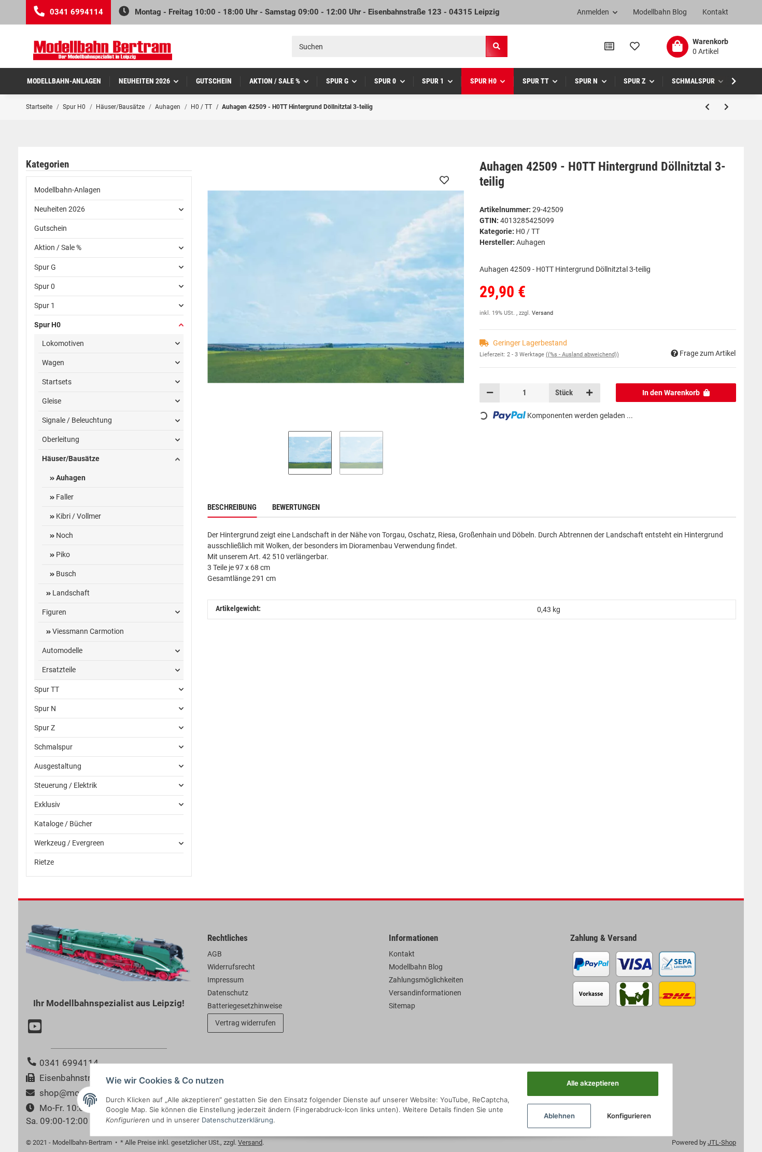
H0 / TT (528, 231)
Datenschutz (227, 993)
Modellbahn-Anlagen (67, 190)
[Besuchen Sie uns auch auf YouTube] (36, 1027)
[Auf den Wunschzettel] (444, 180)
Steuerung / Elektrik (65, 785)
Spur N (45, 708)
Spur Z (44, 728)
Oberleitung (60, 439)
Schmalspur (53, 747)
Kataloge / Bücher (63, 824)
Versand (542, 313)
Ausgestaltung (57, 766)
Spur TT (46, 689)
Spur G (45, 267)
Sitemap (402, 1006)
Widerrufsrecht (231, 967)
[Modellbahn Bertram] (102, 50)
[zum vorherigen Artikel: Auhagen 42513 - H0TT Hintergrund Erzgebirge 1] (707, 107)
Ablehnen (559, 1116)
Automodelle (62, 650)
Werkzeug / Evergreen (69, 843)
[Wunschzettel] (634, 46)
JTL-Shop (722, 1142)
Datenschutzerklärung (237, 1120)
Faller (64, 497)
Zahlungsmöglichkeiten (426, 980)
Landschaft (70, 593)
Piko (62, 554)
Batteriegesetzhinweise (244, 1006)
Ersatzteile (59, 669)
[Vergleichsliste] (609, 46)
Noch (63, 535)
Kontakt (715, 12)
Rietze (44, 862)
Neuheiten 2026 (59, 209)
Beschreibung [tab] (232, 507)
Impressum (225, 980)
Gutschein (50, 228)
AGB (214, 954)
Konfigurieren (629, 1116)
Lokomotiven (63, 343)
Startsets (57, 382)
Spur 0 (44, 286)
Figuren (54, 612)
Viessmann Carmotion (87, 631)
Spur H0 (47, 325)
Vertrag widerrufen (245, 1023)
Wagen (53, 362)
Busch (65, 574)
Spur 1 (44, 305)
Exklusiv (47, 804)
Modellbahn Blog (660, 12)
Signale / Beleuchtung (77, 420)
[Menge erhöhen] (589, 392)
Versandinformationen (425, 993)
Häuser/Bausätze (71, 458)
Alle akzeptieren (593, 1083)
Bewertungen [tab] (296, 507)
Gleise (51, 401)
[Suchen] (496, 46)
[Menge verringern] (489, 392)
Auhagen (70, 478)
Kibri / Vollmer (77, 516)
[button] (597, 12)
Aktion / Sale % (57, 247)
